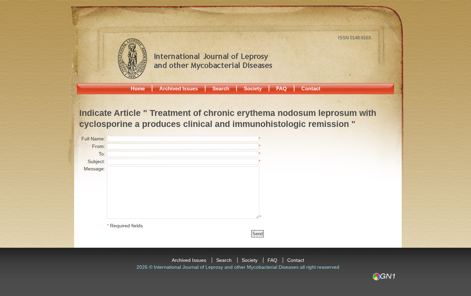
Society (253, 88)
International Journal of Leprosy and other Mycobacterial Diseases (195, 58)
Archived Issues (178, 88)
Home (138, 88)
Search (220, 88)
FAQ (281, 88)
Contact (310, 88)
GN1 (383, 277)
